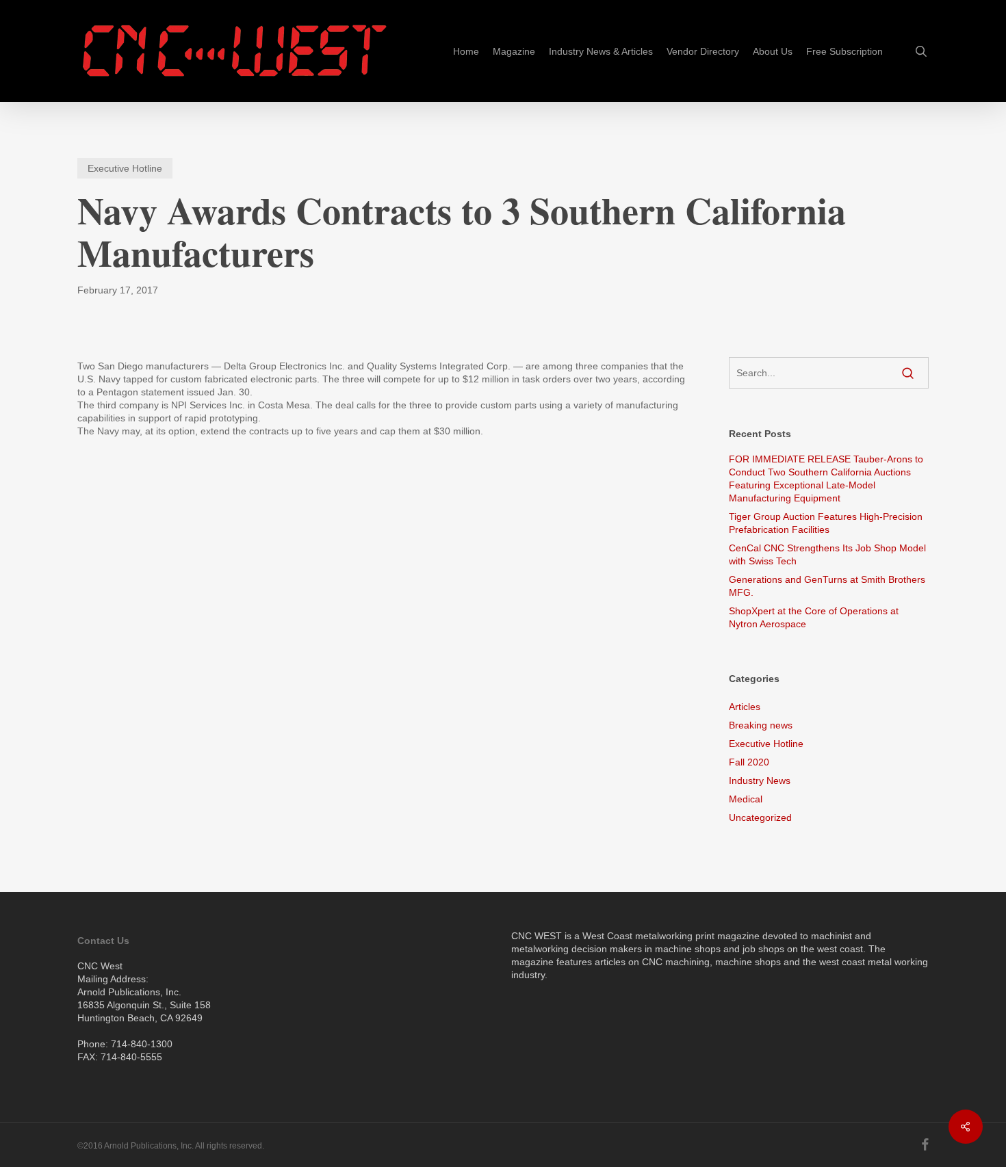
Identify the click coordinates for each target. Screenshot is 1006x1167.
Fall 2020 (749, 762)
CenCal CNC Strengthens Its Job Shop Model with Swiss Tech (827, 554)
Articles (744, 706)
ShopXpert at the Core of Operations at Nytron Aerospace (814, 617)
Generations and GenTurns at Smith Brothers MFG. (827, 586)
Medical (745, 799)
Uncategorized (760, 817)
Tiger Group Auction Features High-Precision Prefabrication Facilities (826, 523)
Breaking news (760, 725)
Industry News (759, 780)
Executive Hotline (125, 168)
